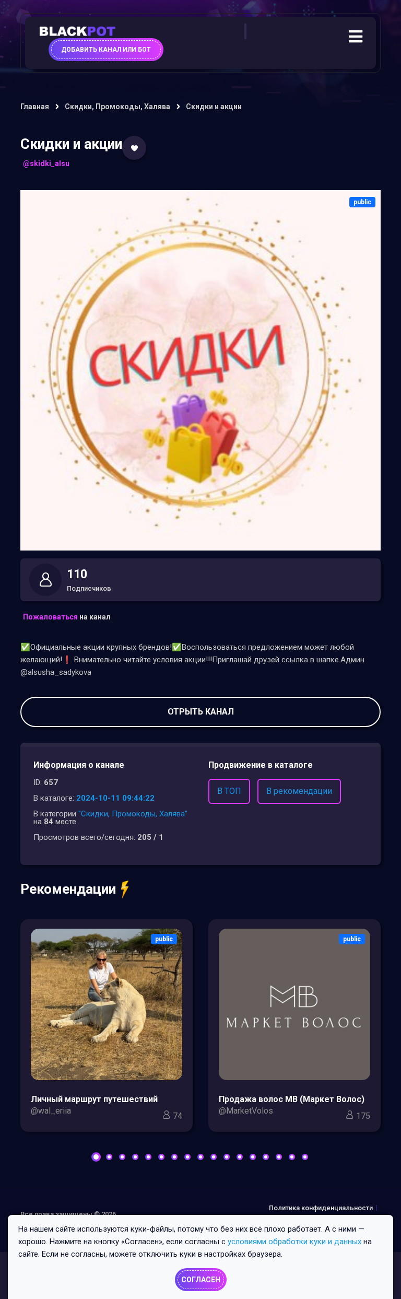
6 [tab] (161, 1157)
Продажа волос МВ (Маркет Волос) (291, 1099)
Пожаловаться (50, 617)
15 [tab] (279, 1157)
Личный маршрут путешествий (94, 1099)
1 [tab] (96, 1157)
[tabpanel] (106, 1028)
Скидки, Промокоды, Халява (117, 106)
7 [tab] (174, 1157)
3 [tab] (122, 1157)
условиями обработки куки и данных (294, 1241)
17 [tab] (305, 1157)
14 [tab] (266, 1157)
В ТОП (229, 791)
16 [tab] (292, 1157)
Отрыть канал (201, 712)
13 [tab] (253, 1157)
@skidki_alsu (46, 163)
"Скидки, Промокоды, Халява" (132, 813)
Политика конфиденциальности (321, 1208)
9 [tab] (200, 1157)
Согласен (200, 1279)
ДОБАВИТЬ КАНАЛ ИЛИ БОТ (106, 49)
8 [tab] (187, 1157)
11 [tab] (226, 1157)
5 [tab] (148, 1157)
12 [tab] (240, 1157)
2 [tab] (109, 1157)
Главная (34, 106)
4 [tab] (135, 1157)
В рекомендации (299, 791)
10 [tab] (213, 1157)
